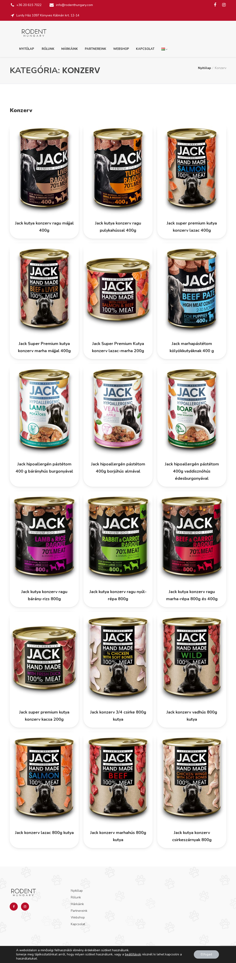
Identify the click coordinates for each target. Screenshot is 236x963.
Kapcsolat (145, 49)
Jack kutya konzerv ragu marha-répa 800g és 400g (192, 595)
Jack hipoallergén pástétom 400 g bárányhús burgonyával (44, 467)
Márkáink (69, 49)
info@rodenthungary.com (74, 5)
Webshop (121, 49)
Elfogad (206, 954)
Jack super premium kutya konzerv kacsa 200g (44, 715)
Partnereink (95, 49)
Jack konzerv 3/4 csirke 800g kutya (118, 715)
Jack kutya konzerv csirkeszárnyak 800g (192, 836)
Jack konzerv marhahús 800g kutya (118, 836)
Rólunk (48, 49)
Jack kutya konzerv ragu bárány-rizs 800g (44, 595)
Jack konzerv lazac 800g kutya (44, 832)
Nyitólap (26, 49)
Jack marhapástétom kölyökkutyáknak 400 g (192, 347)
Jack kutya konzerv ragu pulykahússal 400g (118, 226)
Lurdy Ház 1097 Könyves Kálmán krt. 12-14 (47, 15)
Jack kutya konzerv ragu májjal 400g (44, 226)
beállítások (133, 954)
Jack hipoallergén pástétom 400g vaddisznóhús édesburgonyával (192, 471)
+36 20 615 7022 (28, 5)
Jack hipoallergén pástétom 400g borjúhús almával (118, 467)
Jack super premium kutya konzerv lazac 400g (192, 226)
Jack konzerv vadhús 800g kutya (191, 715)
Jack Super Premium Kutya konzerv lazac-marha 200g (118, 347)
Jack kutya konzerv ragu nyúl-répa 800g (118, 595)
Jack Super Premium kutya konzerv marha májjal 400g (44, 347)
